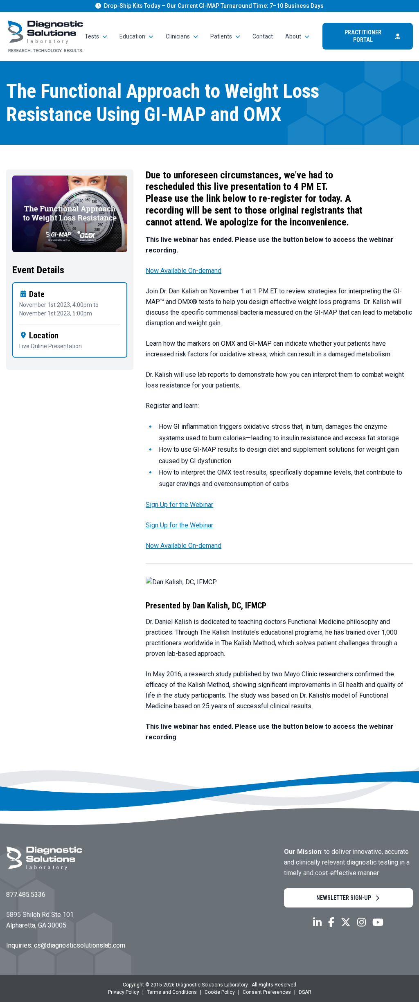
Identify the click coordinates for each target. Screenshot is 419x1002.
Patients (221, 36)
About (293, 36)
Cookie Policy (220, 992)
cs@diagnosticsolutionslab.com (79, 945)
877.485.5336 (25, 894)
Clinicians (178, 36)
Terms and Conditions (172, 992)
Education (132, 36)
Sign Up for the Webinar (179, 505)
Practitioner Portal (363, 36)
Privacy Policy (123, 992)
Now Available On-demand (183, 271)
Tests (92, 36)
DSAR (305, 992)
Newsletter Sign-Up (343, 897)
